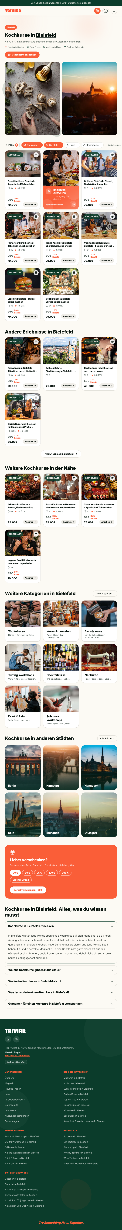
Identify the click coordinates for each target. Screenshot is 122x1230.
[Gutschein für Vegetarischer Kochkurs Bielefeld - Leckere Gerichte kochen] (112, 216)
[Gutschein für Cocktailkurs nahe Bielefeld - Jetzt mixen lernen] (112, 341)
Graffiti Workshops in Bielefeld (20, 1141)
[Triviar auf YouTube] (16, 1039)
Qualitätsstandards (15, 1099)
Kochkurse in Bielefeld (75, 1083)
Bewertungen (12, 1121)
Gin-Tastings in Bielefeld (76, 1141)
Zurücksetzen (114, 145)
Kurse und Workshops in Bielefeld (81, 1163)
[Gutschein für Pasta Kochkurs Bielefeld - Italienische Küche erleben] (36, 216)
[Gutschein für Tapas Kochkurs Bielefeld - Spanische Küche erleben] (74, 216)
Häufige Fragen (13, 1088)
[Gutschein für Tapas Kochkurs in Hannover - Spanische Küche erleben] (112, 478)
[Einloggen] (105, 11)
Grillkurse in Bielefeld (15, 1147)
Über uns (9, 1078)
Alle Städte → (107, 738)
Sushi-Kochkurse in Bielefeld (78, 1088)
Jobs (7, 1094)
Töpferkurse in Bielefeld (76, 1099)
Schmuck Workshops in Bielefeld (22, 1136)
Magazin (9, 1083)
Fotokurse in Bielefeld (75, 1136)
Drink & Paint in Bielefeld (17, 1158)
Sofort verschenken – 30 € (28, 890)
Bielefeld (53, 145)
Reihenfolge (92, 145)
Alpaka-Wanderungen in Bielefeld (22, 1152)
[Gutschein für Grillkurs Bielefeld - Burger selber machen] (36, 272)
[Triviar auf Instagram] (8, 1039)
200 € (65, 872)
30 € (15, 872)
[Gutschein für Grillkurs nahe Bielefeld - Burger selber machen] (74, 272)
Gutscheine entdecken (24, 54)
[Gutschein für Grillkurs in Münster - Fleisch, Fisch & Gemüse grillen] (36, 478)
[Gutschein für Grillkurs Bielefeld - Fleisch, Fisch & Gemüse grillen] (112, 154)
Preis (72, 145)
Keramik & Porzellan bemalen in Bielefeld (84, 1121)
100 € (52, 872)
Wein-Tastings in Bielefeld (77, 1158)
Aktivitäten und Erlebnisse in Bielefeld (24, 1205)
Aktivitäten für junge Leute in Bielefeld (24, 1200)
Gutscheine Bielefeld (15, 1184)
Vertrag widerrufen (16, 1062)
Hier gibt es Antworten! (17, 1055)
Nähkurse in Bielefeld (74, 1110)
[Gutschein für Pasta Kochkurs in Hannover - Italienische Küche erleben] (74, 478)
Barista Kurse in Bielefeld (76, 1094)
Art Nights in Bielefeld (16, 1163)
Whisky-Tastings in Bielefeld (78, 1152)
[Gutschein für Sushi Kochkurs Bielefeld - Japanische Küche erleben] (36, 154)
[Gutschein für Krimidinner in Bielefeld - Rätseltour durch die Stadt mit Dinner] (36, 341)
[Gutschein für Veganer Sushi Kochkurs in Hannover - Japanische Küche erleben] (36, 534)
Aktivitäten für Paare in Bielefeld (21, 1189)
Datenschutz (11, 1105)
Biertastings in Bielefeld (76, 1147)
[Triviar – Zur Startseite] (13, 10)
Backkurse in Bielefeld (75, 1115)
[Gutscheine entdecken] (97, 11)
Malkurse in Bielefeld (74, 1078)
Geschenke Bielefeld (15, 1178)
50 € (27, 872)
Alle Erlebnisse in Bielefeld (59, 453)
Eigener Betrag (21, 879)
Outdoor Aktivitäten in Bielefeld (21, 1195)
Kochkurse (32, 145)
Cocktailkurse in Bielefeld (77, 1105)
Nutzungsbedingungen (17, 1115)
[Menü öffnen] (114, 11)
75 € (39, 872)
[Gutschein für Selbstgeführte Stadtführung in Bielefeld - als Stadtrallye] (74, 341)
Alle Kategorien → (105, 593)
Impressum (10, 1110)
